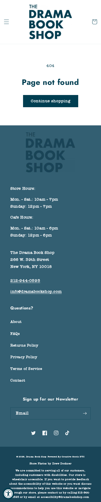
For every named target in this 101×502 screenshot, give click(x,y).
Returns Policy (24, 345)
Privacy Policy (23, 357)
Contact (17, 380)
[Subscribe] (84, 413)
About (16, 322)
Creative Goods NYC (73, 456)
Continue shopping (50, 101)
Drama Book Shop (36, 456)
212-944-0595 (25, 280)
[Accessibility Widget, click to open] (8, 493)
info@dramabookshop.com (36, 291)
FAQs (15, 333)
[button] (6, 22)
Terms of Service (26, 369)
